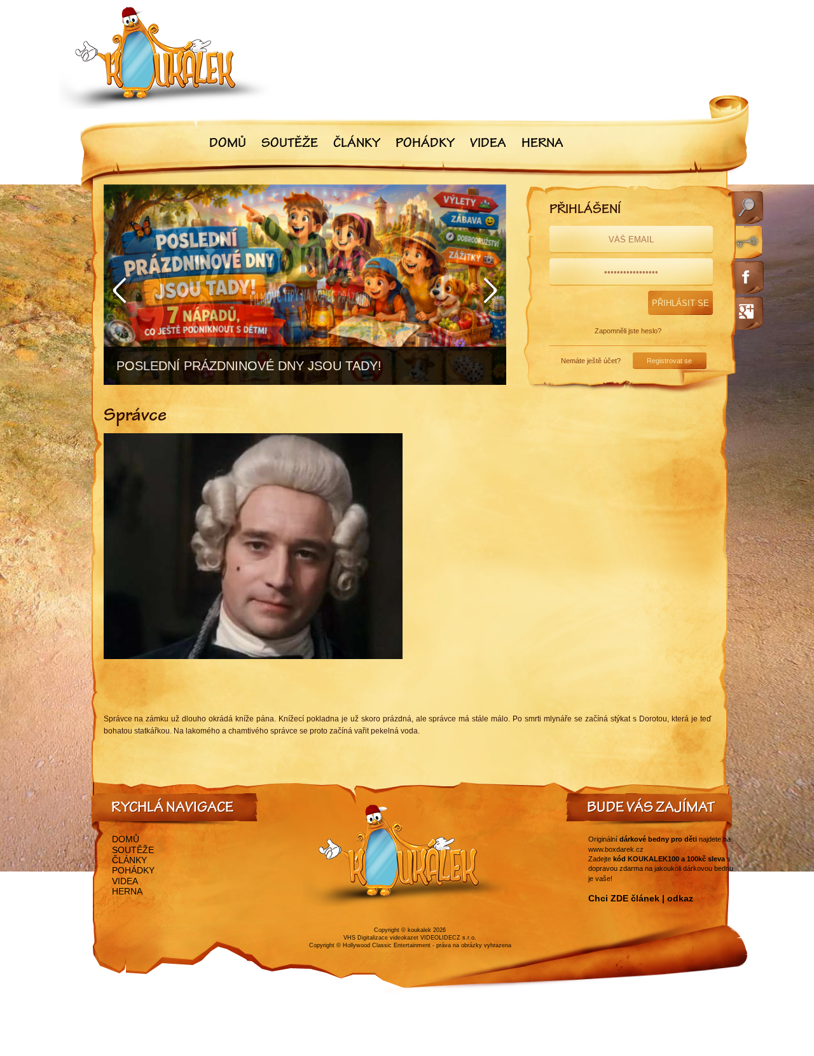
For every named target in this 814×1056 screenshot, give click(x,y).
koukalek (419, 930)
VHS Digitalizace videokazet (380, 937)
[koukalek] (166, 57)
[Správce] (253, 656)
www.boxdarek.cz (616, 849)
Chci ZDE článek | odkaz (640, 898)
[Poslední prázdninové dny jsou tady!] (305, 284)
